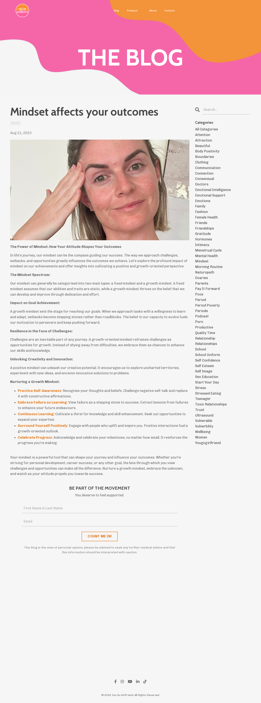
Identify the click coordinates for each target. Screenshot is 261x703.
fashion (201, 212)
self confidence (207, 360)
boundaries (204, 157)
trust (199, 410)
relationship (205, 338)
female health (206, 217)
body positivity (207, 151)
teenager (203, 399)
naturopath (204, 272)
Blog (116, 10)
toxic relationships (211, 404)
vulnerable (203, 421)
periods (201, 311)
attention (202, 135)
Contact (170, 10)
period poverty (207, 305)
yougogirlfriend (208, 443)
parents (201, 283)
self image (203, 371)
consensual (204, 179)
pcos (199, 294)
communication (207, 168)
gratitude (203, 234)
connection (204, 173)
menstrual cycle (208, 250)
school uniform (207, 355)
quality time (205, 333)
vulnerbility (204, 426)
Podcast (132, 10)
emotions (202, 201)
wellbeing (203, 432)
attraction (203, 140)
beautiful (202, 146)
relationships (206, 344)
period (200, 300)
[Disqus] (99, 614)
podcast (202, 316)
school (200, 349)
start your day (207, 382)
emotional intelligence (213, 190)
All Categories (206, 129)
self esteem (204, 366)
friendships (204, 228)
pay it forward (207, 289)
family (200, 206)
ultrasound (204, 415)
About (153, 10)
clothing (201, 162)
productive (204, 327)
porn (199, 322)
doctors (201, 184)
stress (200, 388)
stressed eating (208, 393)
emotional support (210, 195)
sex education (206, 377)
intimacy (202, 245)
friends (201, 223)
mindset (15, 123)
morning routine (209, 267)
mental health (206, 256)
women (201, 437)
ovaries (201, 278)
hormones (203, 239)
